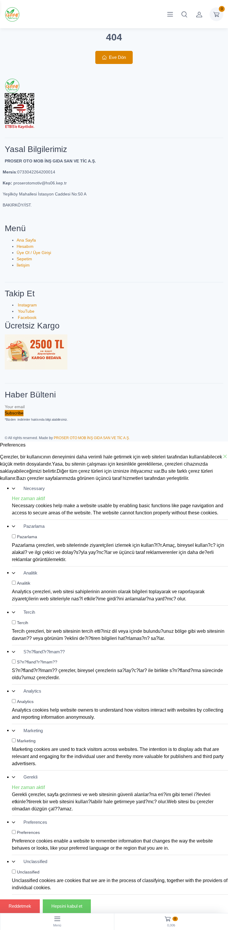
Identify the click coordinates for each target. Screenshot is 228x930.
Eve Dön (117, 57)
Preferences (35, 822)
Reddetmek (20, 906)
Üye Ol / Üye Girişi (34, 252)
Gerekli (30, 776)
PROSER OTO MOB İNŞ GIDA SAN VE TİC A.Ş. (92, 438)
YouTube (25, 311)
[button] (184, 14)
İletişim (23, 265)
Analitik (30, 572)
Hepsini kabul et (66, 906)
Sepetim (24, 258)
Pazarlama (34, 526)
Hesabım (25, 246)
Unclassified (35, 861)
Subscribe (14, 413)
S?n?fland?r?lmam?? (44, 651)
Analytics (32, 690)
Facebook (27, 317)
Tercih (29, 612)
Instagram (27, 305)
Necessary (34, 488)
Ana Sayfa (26, 240)
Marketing (33, 730)
